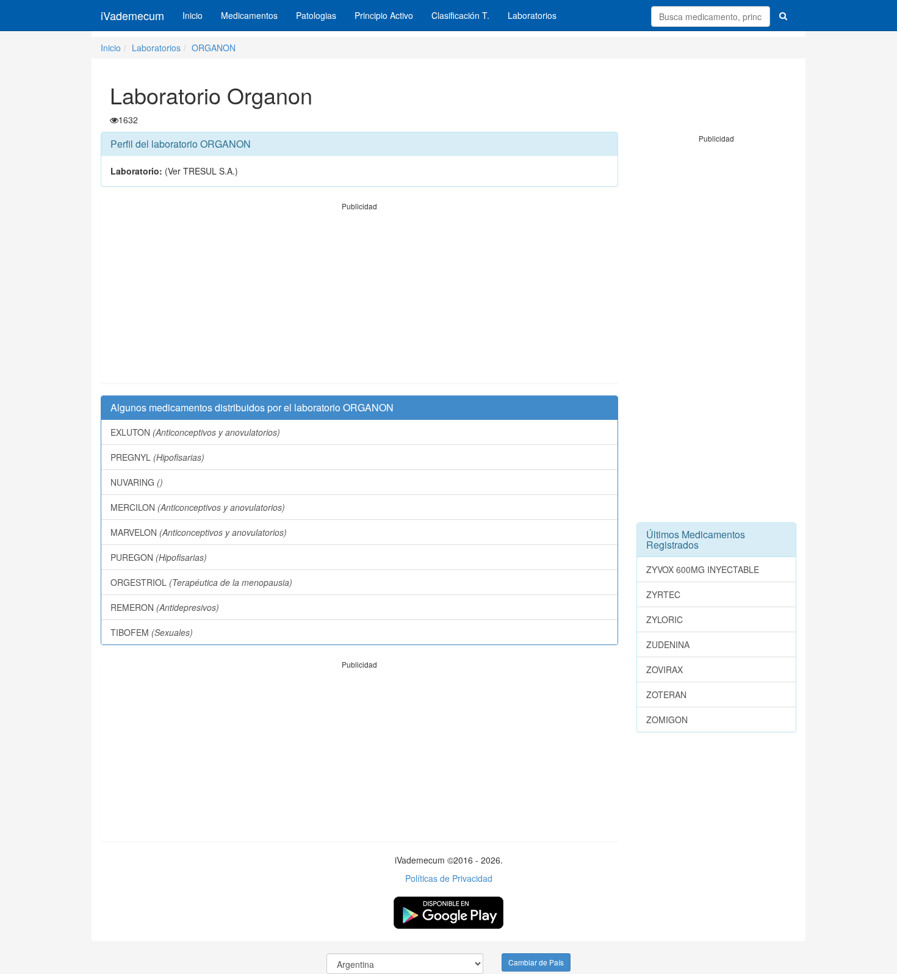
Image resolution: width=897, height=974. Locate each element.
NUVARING (136, 482)
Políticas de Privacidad (448, 878)
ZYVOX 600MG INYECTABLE (702, 569)
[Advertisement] (359, 297)
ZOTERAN (666, 694)
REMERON (164, 607)
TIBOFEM (151, 632)
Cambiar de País (536, 962)
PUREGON (158, 557)
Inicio (192, 15)
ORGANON (214, 47)
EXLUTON (195, 432)
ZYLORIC (664, 619)
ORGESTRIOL (201, 582)
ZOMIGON (667, 719)
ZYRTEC (663, 594)
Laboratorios (532, 15)
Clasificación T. (460, 15)
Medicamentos (249, 15)
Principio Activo (384, 15)
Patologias (316, 15)
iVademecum (132, 15)
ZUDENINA (668, 644)
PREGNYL (157, 457)
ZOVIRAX (664, 669)
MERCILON (197, 507)
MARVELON (198, 532)
